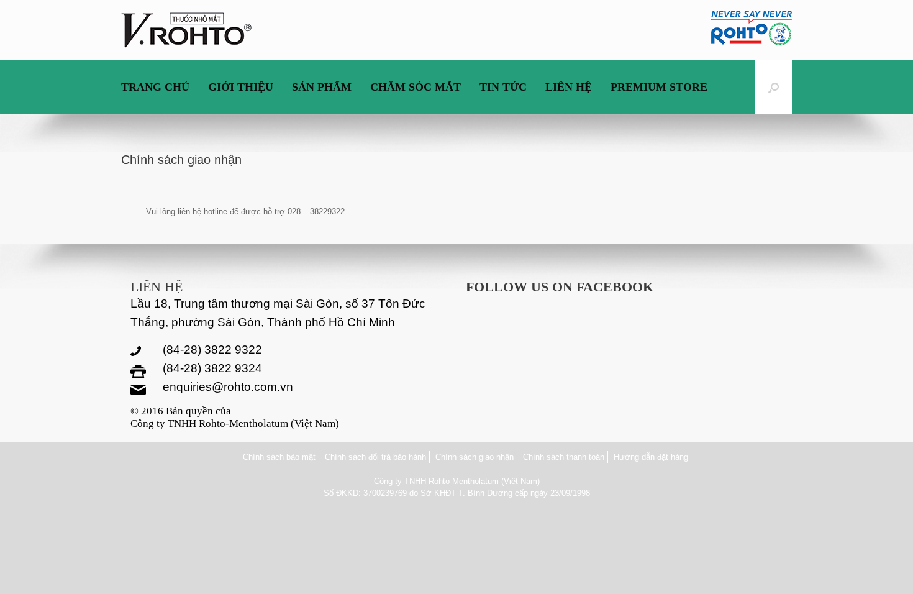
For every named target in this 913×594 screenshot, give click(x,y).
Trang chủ (155, 87)
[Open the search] (773, 87)
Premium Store (659, 87)
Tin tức (503, 87)
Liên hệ (568, 87)
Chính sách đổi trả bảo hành (375, 457)
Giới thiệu (240, 87)
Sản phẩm (322, 87)
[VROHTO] (186, 30)
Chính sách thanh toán (563, 457)
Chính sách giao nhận (474, 457)
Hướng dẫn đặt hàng (651, 457)
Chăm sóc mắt (415, 87)
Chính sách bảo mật (279, 457)
